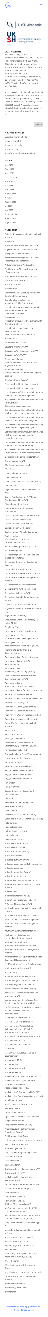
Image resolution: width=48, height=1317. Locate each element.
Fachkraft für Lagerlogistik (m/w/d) (20, 706)
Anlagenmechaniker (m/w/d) (17, 253)
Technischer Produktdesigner (18, 1188)
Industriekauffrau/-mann (16, 847)
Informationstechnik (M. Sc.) (17, 895)
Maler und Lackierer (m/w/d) (17, 1017)
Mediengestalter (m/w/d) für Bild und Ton (23, 1076)
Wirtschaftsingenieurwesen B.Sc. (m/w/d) (23, 1272)
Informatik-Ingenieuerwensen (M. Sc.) (21, 880)
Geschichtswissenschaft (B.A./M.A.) (20, 814)
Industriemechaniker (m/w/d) (18, 872)
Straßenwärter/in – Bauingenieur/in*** (22, 1169)
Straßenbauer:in (12, 1160)
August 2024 (10, 193)
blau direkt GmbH (13, 141)
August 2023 (10, 202)
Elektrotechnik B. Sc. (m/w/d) (17, 593)
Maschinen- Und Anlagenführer (19, 1021)
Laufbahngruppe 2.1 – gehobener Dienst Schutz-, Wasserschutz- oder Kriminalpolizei (23, 1010)
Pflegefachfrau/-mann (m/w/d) (24, 83)
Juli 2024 (8, 197)
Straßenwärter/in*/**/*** (16, 1173)
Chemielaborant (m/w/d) (16, 473)
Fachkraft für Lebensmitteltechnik (20, 710)
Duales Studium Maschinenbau (19, 523)
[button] (41, 7)
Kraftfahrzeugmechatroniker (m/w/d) (21, 980)
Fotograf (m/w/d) (12, 787)
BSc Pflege (32, 61)
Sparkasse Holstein (13, 145)
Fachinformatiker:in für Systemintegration (23, 690)
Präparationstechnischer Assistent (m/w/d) (24, 1140)
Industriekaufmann (13, 855)
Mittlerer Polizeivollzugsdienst (18, 1104)
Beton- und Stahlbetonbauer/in (19, 388)
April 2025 (9, 189)
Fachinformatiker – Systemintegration (21, 657)
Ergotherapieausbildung (16, 615)
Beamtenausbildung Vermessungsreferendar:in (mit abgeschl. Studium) (23, 372)
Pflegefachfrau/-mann (15, 1120)
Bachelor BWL (11, 288)
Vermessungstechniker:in (16, 1241)
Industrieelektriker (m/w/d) (17, 843)
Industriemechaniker (14, 868)
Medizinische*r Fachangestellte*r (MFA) (22, 76)
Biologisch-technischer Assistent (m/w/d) (23, 457)
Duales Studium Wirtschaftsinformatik (22, 532)
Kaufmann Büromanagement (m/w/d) (21, 931)
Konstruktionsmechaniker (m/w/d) (20, 976)
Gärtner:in (9, 798)
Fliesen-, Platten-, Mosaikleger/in (19, 766)
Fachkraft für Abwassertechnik (18, 694)
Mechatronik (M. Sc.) (14, 1060)
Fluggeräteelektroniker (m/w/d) (19, 770)
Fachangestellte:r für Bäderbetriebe (21, 631)
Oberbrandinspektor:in (15, 1112)
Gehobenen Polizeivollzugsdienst (19, 802)
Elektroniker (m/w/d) (14, 550)
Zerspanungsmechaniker (16, 1287)
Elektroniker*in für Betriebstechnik (20, 589)
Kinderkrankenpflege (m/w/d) (18, 968)
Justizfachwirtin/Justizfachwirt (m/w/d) (22, 915)
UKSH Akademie (13, 51)
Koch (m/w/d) (11, 972)
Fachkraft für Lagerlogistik (16, 702)
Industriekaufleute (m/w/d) (17, 851)
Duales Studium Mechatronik (18, 528)
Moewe (12, 54)
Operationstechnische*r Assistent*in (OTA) (24, 1116)
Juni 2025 (9, 181)
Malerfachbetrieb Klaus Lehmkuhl (20, 153)
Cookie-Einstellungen (24, 1309)
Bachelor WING (11, 338)
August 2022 (10, 218)
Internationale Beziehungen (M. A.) (20, 900)
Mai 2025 (9, 185)
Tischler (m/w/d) (12, 1192)
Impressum (34, 1306)
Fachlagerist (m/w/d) (14, 734)
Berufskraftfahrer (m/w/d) (16, 380)
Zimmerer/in (10, 1291)
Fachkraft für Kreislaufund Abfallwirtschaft (24, 698)
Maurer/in (9, 1048)
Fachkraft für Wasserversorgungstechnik (23, 715)
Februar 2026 (11, 177)
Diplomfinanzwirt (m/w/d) (16, 504)
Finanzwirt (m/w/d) (13, 762)
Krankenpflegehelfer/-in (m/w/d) (27, 67)
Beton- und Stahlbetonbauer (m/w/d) (21, 384)
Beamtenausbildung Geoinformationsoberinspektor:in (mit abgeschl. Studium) (22, 362)
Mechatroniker (11, 1064)
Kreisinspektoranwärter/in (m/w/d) (20, 988)
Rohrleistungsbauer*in (15, 1148)
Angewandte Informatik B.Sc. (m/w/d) (21, 249)
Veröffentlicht (11, 86)
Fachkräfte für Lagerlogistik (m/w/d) (21, 719)
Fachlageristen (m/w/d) (15, 738)
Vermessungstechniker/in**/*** (19, 1245)
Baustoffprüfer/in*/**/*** (16, 347)
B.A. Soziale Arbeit (13, 284)
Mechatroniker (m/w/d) (15, 1068)
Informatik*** (11, 891)
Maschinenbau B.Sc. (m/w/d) (17, 1044)
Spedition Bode (11, 149)
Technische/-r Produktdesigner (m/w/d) (22, 1184)
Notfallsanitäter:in (13, 1108)
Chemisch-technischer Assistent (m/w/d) (23, 481)
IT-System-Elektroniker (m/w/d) (18, 904)
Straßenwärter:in (12, 1165)
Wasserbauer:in (12, 1261)
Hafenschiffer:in (12, 823)
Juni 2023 (9, 210)
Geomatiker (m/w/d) (14, 806)
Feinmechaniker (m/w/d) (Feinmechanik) (23, 754)
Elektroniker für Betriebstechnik (19, 569)
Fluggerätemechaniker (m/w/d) (18, 778)
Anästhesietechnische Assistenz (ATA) (21, 57)
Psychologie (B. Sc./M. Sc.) (16, 1144)
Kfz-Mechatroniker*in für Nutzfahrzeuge (23, 964)
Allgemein (9, 241)
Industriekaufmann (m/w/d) (17, 860)
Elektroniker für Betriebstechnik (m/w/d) (23, 573)
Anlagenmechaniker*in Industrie (19, 265)
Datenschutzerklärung (16, 1306)
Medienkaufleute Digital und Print (20, 1080)
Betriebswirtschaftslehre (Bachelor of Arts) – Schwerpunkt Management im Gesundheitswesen (24, 435)
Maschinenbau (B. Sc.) (15, 1040)
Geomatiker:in (11, 810)
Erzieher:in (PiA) (12, 627)
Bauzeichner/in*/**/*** (15, 355)
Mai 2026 (9, 165)
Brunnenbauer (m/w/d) (15, 461)
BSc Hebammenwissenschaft (18, 465)
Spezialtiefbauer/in (13, 1156)
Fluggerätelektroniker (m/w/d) (18, 774)
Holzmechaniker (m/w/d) (16, 831)
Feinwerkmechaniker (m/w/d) (18, 758)
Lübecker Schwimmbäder (16, 137)
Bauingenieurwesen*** (15, 342)
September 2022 (12, 214)
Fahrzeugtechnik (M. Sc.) (16, 750)
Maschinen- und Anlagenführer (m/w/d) (22, 1036)
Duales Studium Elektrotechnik (19, 519)
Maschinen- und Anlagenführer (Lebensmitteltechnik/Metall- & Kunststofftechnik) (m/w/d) (19, 1029)
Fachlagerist (10, 730)
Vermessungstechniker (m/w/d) (19, 1237)
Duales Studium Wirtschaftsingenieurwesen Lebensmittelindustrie (17, 539)
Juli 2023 (8, 206)
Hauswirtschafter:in (13, 827)
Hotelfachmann (12, 835)
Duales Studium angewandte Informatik (23, 515)
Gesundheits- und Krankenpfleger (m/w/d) (24, 818)
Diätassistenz (11, 64)
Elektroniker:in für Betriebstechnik (20, 584)
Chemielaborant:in (13, 477)
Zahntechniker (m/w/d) (15, 1283)
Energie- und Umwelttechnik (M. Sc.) (21, 604)
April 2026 (9, 169)
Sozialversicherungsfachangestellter (21, 1152)
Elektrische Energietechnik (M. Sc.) (20, 546)
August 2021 (10, 222)
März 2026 (9, 173)
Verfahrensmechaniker (15, 1196)
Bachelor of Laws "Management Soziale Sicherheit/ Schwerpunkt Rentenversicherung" (22, 310)
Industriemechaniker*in (15, 876)
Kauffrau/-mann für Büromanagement (22, 919)
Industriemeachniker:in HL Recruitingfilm (23, 864)
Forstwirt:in (10, 783)
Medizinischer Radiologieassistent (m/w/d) (24, 1096)
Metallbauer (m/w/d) (14, 1100)
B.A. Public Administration (16, 280)
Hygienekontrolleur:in (14, 839)
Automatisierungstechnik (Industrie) (21, 276)
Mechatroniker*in (13, 1072)
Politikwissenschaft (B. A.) (16, 1136)
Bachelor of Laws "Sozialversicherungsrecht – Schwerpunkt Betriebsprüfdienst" (23, 320)
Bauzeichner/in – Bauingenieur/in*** (21, 351)
